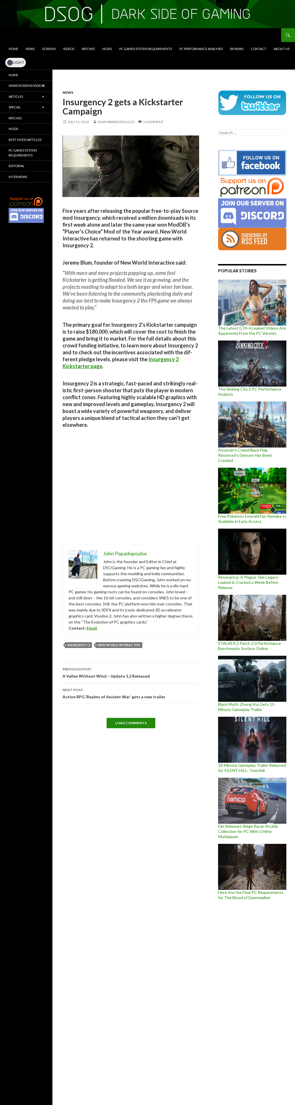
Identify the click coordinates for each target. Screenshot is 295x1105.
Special (15, 107)
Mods (107, 49)
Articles (16, 96)
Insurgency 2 (78, 645)
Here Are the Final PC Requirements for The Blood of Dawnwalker (250, 895)
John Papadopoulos (115, 122)
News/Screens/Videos (27, 85)
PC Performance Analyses (201, 49)
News (30, 49)
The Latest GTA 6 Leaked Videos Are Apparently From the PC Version (252, 331)
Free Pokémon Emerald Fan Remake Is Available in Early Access (252, 519)
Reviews (236, 49)
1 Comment (153, 122)
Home (13, 49)
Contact (258, 49)
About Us (282, 49)
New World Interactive (119, 645)
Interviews (18, 177)
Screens (49, 49)
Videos (68, 49)
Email (92, 628)
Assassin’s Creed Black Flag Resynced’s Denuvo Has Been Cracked (245, 455)
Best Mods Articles (25, 140)
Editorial (16, 166)
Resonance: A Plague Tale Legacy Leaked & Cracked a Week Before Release (248, 582)
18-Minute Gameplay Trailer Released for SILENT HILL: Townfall (252, 768)
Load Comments (131, 723)
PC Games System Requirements (145, 49)
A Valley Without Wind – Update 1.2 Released (106, 672)
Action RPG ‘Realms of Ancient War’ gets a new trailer (114, 693)
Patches (88, 49)
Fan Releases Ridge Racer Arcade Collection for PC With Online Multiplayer (248, 831)
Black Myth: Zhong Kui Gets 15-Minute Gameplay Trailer (247, 707)
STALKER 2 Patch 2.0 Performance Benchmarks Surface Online (249, 646)
